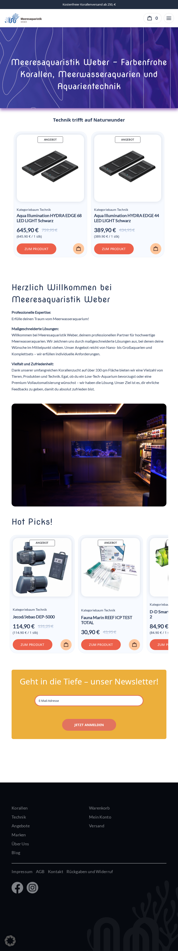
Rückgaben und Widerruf (90, 871)
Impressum (22, 871)
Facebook (17, 888)
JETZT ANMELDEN (89, 724)
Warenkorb (99, 807)
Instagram (31, 888)
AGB (40, 871)
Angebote (21, 825)
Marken (19, 834)
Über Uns (20, 843)
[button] (10, 941)
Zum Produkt (36, 249)
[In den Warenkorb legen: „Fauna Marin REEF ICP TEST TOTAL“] (134, 644)
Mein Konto (100, 816)
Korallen (20, 807)
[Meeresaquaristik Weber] (23, 17)
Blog (16, 852)
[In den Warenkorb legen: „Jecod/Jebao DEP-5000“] (66, 644)
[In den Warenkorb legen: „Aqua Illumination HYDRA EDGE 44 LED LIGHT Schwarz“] (155, 248)
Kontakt (55, 871)
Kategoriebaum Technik (34, 210)
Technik (19, 816)
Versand (96, 825)
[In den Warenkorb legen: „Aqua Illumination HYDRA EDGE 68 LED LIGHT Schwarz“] (78, 248)
